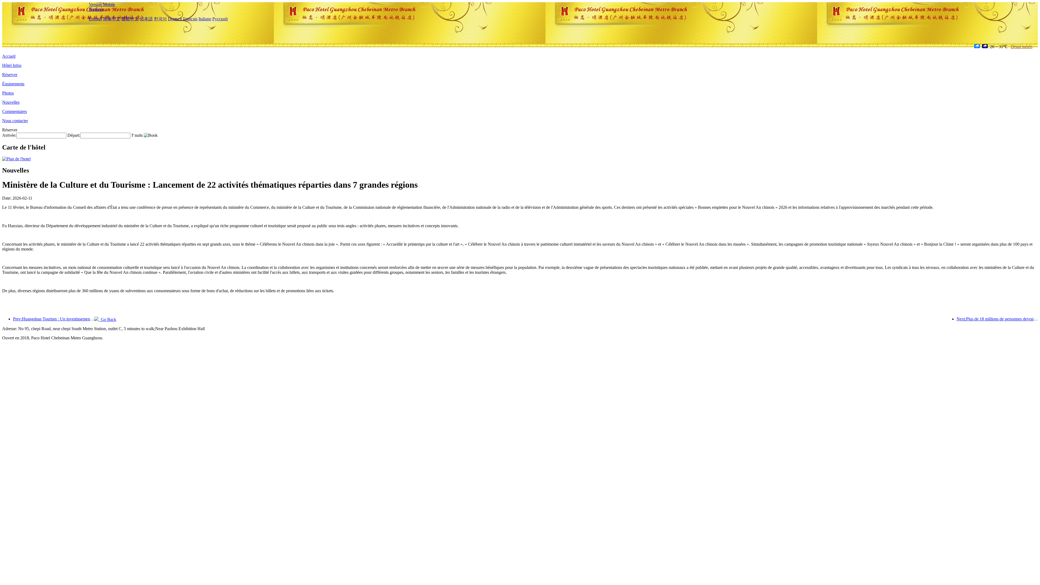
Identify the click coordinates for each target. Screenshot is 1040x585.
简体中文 (111, 19)
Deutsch (175, 19)
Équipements (13, 84)
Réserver (9, 74)
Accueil (8, 56)
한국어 (160, 19)
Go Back (107, 319)
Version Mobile (102, 4)
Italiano (205, 19)
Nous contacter (15, 120)
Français (96, 9)
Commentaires (14, 111)
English (95, 19)
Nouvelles (11, 102)
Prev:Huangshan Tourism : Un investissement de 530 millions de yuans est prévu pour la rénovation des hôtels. (53, 319)
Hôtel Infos (11, 65)
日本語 (146, 19)
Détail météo (1021, 46)
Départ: (73, 135)
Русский (220, 19)
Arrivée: (9, 135)
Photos (8, 93)
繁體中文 (130, 19)
